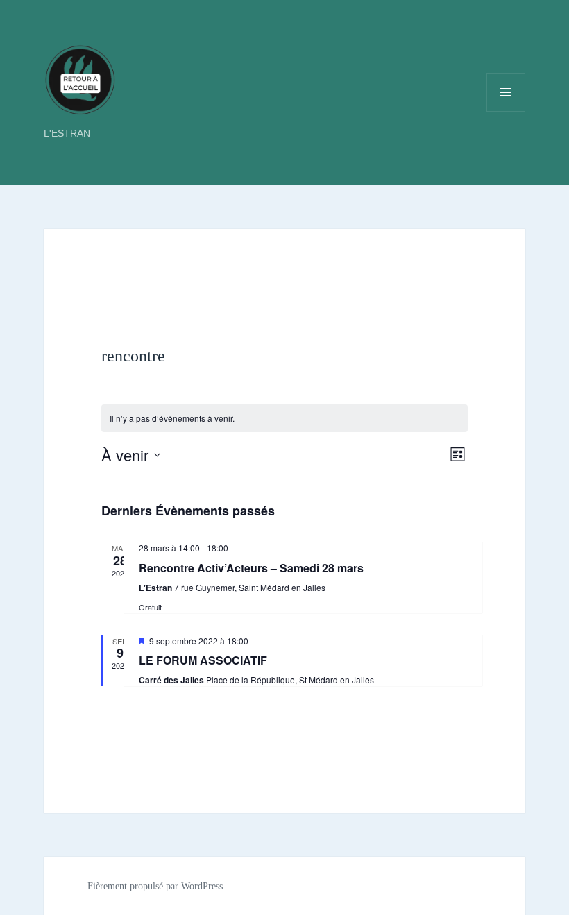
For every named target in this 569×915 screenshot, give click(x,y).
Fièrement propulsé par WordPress (155, 886)
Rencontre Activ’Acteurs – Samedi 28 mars (251, 568)
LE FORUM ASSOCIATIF (203, 660)
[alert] (284, 418)
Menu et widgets (506, 111)
